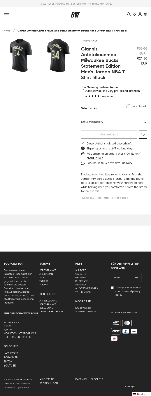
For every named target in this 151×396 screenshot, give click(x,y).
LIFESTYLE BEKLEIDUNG (52, 311)
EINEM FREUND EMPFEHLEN (18, 337)
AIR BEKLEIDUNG (48, 300)
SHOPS (7, 326)
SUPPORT (80, 270)
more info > (95, 157)
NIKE (41, 277)
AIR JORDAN (46, 274)
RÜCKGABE (81, 281)
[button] (136, 106)
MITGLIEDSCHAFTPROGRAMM (20, 333)
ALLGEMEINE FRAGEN (86, 288)
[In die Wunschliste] (143, 134)
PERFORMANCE (47, 270)
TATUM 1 (43, 281)
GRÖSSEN (80, 277)
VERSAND (80, 284)
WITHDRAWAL (82, 291)
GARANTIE (80, 274)
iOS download (83, 307)
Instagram (11, 357)
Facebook (11, 353)
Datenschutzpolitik (89, 379)
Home (7, 30)
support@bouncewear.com (21, 313)
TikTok (8, 361)
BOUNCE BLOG (12, 322)
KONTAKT (9, 329)
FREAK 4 (43, 284)
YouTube (10, 365)
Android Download (85, 311)
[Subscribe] (136, 277)
